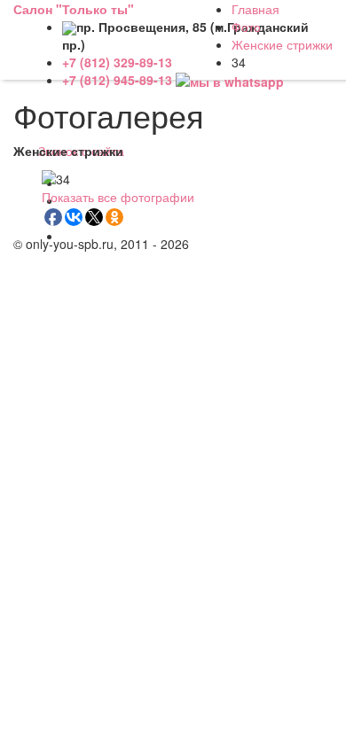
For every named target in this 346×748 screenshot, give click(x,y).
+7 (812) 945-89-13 (119, 80)
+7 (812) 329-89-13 (117, 62)
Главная (255, 9)
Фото (246, 26)
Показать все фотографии (118, 197)
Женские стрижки (282, 44)
